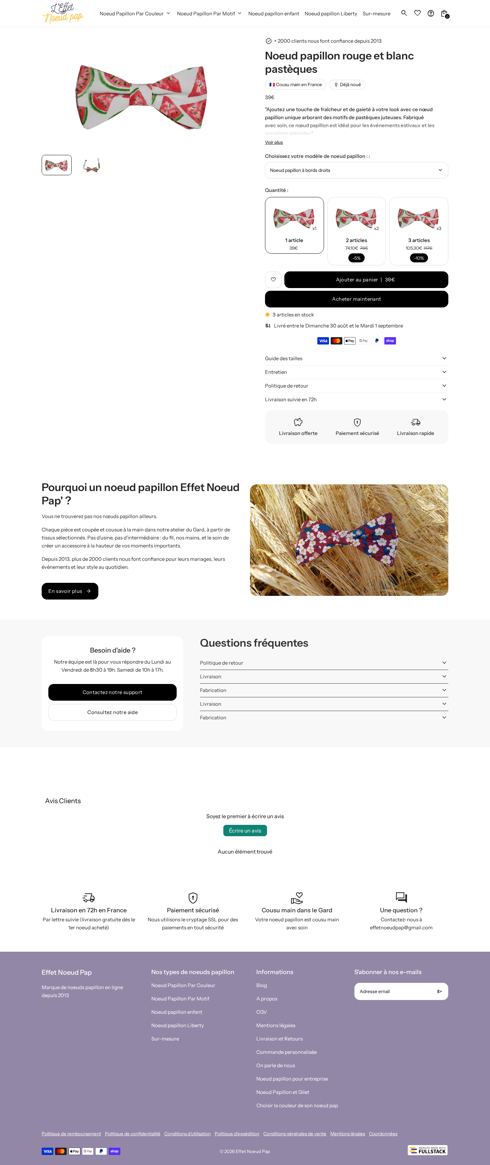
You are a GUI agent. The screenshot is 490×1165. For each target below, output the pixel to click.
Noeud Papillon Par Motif (180, 998)
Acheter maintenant (356, 299)
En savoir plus (70, 591)
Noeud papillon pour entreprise (292, 1079)
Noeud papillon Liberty (177, 1025)
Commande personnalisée (286, 1052)
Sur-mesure (165, 1038)
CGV (261, 1012)
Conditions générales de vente (294, 1133)
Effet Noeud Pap (253, 1151)
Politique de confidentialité (132, 1133)
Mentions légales (275, 1025)
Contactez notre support (113, 692)
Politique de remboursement (71, 1133)
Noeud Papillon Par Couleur (183, 985)
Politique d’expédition (237, 1133)
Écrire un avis (245, 830)
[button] (57, 165)
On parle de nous (275, 1065)
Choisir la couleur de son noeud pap (297, 1105)
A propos (266, 998)
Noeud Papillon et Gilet (282, 1092)
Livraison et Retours (279, 1038)
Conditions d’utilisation (187, 1133)
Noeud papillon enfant (176, 1012)
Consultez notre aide (112, 712)
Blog (261, 985)
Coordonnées (383, 1133)
